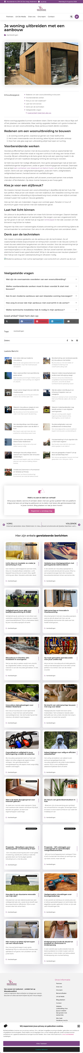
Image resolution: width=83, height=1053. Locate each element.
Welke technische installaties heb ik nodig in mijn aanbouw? (41, 310)
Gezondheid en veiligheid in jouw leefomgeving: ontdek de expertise (20, 753)
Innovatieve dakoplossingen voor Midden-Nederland (19, 706)
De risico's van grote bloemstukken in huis (59, 800)
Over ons (31, 17)
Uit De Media (20, 17)
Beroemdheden (61, 993)
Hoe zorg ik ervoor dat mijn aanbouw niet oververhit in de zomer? (41, 303)
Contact (51, 17)
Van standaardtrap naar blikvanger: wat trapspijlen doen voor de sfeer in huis (26, 426)
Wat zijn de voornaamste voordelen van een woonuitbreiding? (41, 279)
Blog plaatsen (60, 1000)
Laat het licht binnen (34, 104)
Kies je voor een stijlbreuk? (36, 101)
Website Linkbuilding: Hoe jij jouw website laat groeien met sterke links (62, 1010)
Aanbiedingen (12, 35)
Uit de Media (60, 996)
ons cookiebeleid (68, 1034)
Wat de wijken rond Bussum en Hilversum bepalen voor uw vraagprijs (63, 392)
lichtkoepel (50, 220)
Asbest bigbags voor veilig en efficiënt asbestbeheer (60, 753)
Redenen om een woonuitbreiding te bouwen (43, 95)
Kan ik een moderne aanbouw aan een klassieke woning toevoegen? (41, 296)
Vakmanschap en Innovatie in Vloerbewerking (56, 611)
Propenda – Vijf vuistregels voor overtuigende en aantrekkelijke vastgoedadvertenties (57, 848)
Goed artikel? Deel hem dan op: (39, 113)
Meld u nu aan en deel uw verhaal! (41, 498)
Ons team (42, 17)
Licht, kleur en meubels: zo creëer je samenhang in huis (20, 564)
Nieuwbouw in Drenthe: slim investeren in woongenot (17, 658)
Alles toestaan (41, 1043)
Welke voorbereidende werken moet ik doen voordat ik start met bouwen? (41, 287)
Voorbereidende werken (35, 98)
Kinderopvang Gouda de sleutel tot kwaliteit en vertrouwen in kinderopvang (58, 943)
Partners (9, 17)
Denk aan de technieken (35, 107)
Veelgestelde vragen (33, 110)
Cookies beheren (41, 1049)
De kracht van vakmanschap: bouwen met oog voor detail (60, 706)
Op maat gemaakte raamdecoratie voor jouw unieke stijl (58, 658)
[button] (79, 1026)
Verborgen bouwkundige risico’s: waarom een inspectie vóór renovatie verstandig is (26, 455)
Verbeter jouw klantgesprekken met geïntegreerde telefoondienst (59, 564)
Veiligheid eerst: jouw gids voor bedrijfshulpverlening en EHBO (18, 611)
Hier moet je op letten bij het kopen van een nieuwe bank (20, 942)
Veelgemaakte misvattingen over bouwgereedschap (58, 895)
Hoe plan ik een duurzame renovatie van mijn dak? (21, 895)
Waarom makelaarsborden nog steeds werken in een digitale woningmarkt (63, 409)
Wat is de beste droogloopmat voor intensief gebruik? (20, 800)
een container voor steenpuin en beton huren (34, 168)
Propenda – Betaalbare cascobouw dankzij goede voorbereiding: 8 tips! (20, 848)
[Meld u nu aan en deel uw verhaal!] (41, 491)
